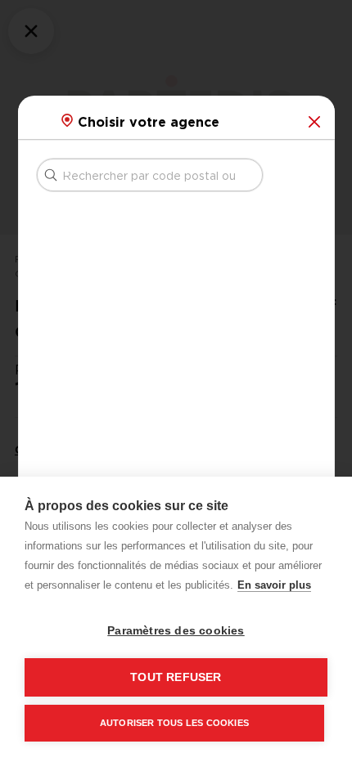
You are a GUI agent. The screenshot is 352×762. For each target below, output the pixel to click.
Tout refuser (175, 677)
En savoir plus (274, 585)
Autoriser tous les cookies (174, 723)
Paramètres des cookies (175, 631)
